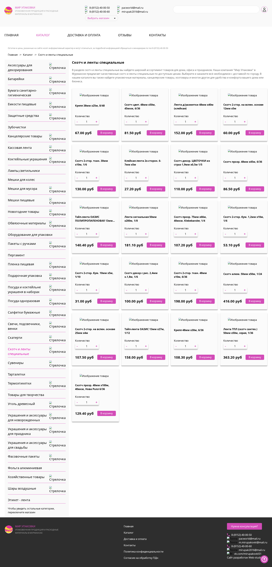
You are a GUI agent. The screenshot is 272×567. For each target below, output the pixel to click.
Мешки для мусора (22, 188)
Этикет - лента (19, 500)
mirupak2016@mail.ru (135, 11)
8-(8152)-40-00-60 (99, 11)
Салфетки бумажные (24, 312)
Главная (11, 35)
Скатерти (15, 337)
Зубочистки (17, 127)
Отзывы (124, 35)
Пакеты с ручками (22, 243)
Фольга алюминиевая (25, 468)
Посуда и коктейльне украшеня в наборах (24, 289)
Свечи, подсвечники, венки (24, 326)
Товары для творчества (26, 395)
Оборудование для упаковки (30, 235)
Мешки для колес (21, 179)
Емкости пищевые (22, 104)
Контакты (157, 35)
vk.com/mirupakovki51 (247, 553)
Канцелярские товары (25, 136)
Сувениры (16, 363)
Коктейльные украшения (27, 159)
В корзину (106, 132)
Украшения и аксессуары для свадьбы (27, 445)
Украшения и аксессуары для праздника (27, 431)
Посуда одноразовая (24, 301)
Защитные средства (23, 115)
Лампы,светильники (24, 171)
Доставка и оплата (84, 35)
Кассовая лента (20, 147)
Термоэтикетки (19, 383)
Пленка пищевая (21, 264)
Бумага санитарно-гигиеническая (22, 92)
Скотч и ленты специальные (53, 54)
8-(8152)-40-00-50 (99, 7)
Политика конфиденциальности (143, 551)
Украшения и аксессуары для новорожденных (27, 417)
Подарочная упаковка (25, 275)
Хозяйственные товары (26, 477)
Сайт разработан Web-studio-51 (246, 557)
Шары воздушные (22, 488)
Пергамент (16, 255)
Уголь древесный (21, 404)
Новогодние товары (23, 211)
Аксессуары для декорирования (20, 67)
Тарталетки (16, 374)
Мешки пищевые (21, 200)
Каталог (43, 35)
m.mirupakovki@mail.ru (253, 542)
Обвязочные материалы (27, 223)
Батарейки (16, 79)
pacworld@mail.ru (132, 7)
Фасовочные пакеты (24, 456)
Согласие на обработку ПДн (141, 558)
